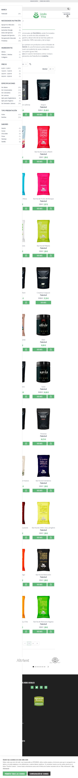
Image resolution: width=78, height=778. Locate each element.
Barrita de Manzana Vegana (43, 622)
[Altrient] (23, 660)
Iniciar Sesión (34, 1)
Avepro (43, 105)
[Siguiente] (48, 666)
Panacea (43, 434)
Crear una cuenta (45, 1)
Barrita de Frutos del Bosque (43, 199)
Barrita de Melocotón (43, 575)
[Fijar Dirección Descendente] (30, 64)
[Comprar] (26, 114)
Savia (43, 387)
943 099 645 (67, 14)
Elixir (43, 340)
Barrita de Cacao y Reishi (43, 152)
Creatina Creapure (43, 293)
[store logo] (39, 15)
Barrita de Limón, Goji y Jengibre (43, 528)
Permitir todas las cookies (15, 774)
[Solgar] (55, 660)
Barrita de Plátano (43, 246)
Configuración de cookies (39, 774)
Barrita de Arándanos (43, 481)
